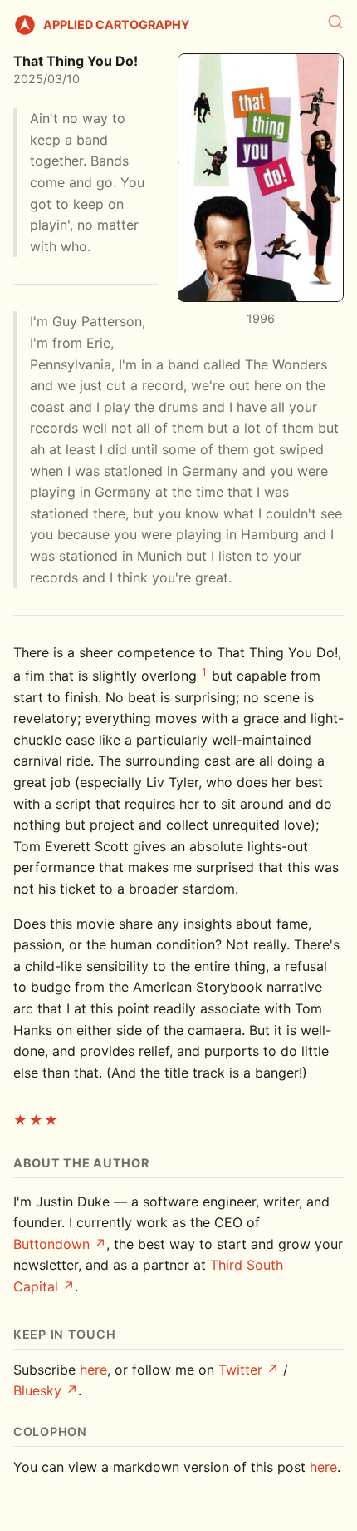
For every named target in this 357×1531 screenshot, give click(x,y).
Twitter (240, 1369)
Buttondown (51, 1244)
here (93, 1369)
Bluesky (37, 1390)
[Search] (335, 21)
